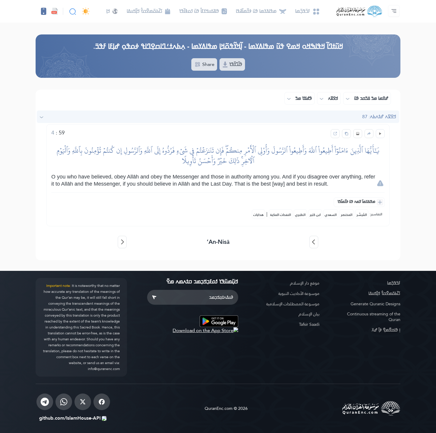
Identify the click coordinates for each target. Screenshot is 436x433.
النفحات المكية (280, 214)
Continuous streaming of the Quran (373, 316)
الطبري (300, 214)
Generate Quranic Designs (375, 304)
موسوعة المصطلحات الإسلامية (292, 304)
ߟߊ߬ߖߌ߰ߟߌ (235, 64)
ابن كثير (315, 214)
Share (207, 64)
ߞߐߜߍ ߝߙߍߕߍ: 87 (379, 116)
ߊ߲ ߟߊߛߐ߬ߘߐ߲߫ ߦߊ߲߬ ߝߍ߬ (386, 330)
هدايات (258, 214)
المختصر (346, 214)
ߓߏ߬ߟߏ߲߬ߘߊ (393, 283)
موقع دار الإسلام (304, 283)
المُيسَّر (362, 214)
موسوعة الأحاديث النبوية (299, 293)
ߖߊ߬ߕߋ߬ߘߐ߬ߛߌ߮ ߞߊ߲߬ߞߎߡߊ (384, 293)
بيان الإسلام (309, 314)
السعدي (331, 214)
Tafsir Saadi (309, 324)
